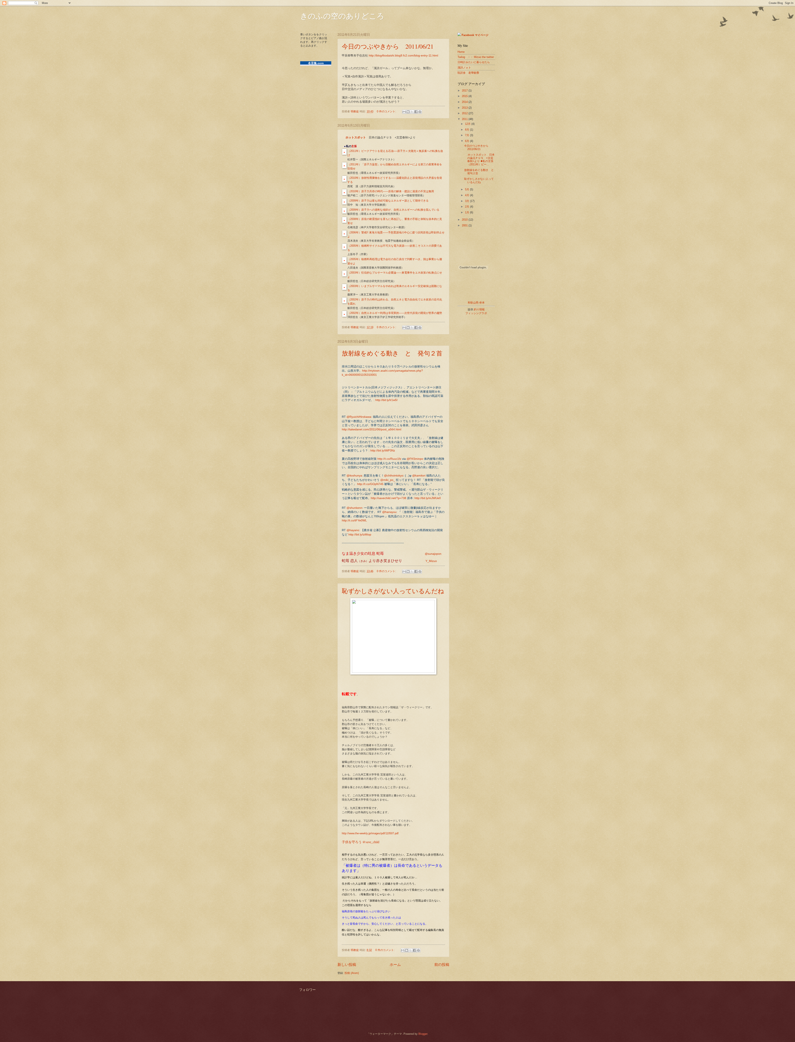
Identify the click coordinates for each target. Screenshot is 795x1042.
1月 (467, 212)
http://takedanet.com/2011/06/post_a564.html (371, 429)
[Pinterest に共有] (420, 112)
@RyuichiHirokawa (359, 416)
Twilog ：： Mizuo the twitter (476, 57)
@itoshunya (354, 475)
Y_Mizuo (431, 561)
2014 (465, 101)
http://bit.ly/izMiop (359, 534)
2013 (465, 107)
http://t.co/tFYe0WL (354, 520)
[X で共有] (412, 112)
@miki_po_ (387, 479)
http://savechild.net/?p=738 (388, 498)
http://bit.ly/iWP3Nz (382, 450)
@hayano (353, 530)
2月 (467, 206)
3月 (467, 201)
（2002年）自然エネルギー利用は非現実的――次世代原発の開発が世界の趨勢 (394, 313)
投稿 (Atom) (351, 973)
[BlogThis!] (408, 112)
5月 (467, 189)
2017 (465, 90)
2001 (465, 225)
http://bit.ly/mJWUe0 (427, 498)
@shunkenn (354, 507)
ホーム (395, 965)
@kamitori (418, 475)
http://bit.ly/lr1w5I (386, 400)
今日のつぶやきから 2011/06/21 (388, 46)
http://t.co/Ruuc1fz (389, 458)
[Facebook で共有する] (416, 112)
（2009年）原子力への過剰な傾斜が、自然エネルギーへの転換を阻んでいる (393, 209)
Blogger (422, 1033)
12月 (468, 123)
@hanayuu (389, 512)
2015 (465, 96)
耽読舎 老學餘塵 (468, 72)
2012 (465, 113)
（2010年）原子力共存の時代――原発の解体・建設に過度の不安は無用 (390, 191)
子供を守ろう (360, 842)
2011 (465, 119)
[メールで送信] (404, 112)
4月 (467, 195)
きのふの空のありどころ (342, 16)
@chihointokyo (393, 475)
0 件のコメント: (387, 111)
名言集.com (316, 63)
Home (461, 51)
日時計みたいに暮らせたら (474, 62)
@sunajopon (433, 553)
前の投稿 (441, 965)
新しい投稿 (346, 965)
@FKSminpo (415, 458)
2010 (465, 219)
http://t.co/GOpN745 (370, 484)
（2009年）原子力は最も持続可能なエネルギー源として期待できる (388, 200)
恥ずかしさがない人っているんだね (393, 591)
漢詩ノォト (464, 67)
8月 (467, 129)
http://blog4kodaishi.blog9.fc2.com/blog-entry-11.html (403, 55)
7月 (467, 135)
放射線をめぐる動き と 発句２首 (392, 353)
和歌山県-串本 (476, 302)
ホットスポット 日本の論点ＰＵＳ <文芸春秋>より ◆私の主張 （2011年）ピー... (479, 159)
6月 (467, 141)
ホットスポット (356, 137)
